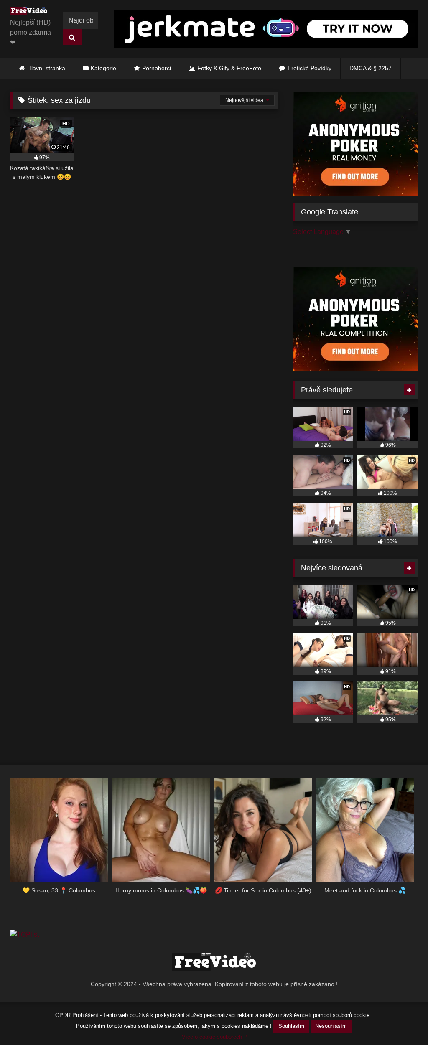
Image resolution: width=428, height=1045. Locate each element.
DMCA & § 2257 (370, 68)
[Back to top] (402, 1020)
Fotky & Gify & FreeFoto (229, 68)
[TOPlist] (24, 934)
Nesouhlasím (331, 1026)
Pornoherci (156, 68)
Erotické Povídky (309, 68)
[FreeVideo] (30, 12)
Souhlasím (291, 1026)
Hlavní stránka (46, 68)
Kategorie (103, 68)
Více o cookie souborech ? (214, 1037)
